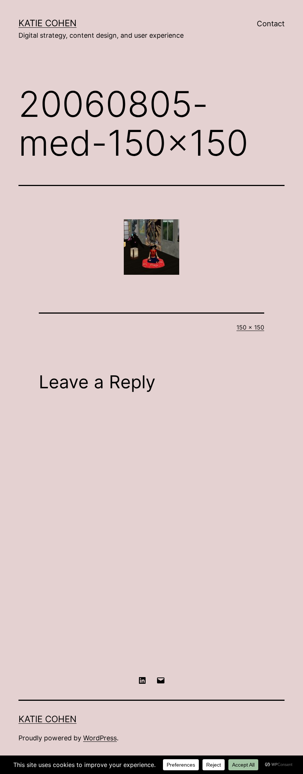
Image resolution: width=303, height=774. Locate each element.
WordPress (100, 738)
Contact (271, 23)
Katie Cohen (47, 23)
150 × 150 (250, 327)
